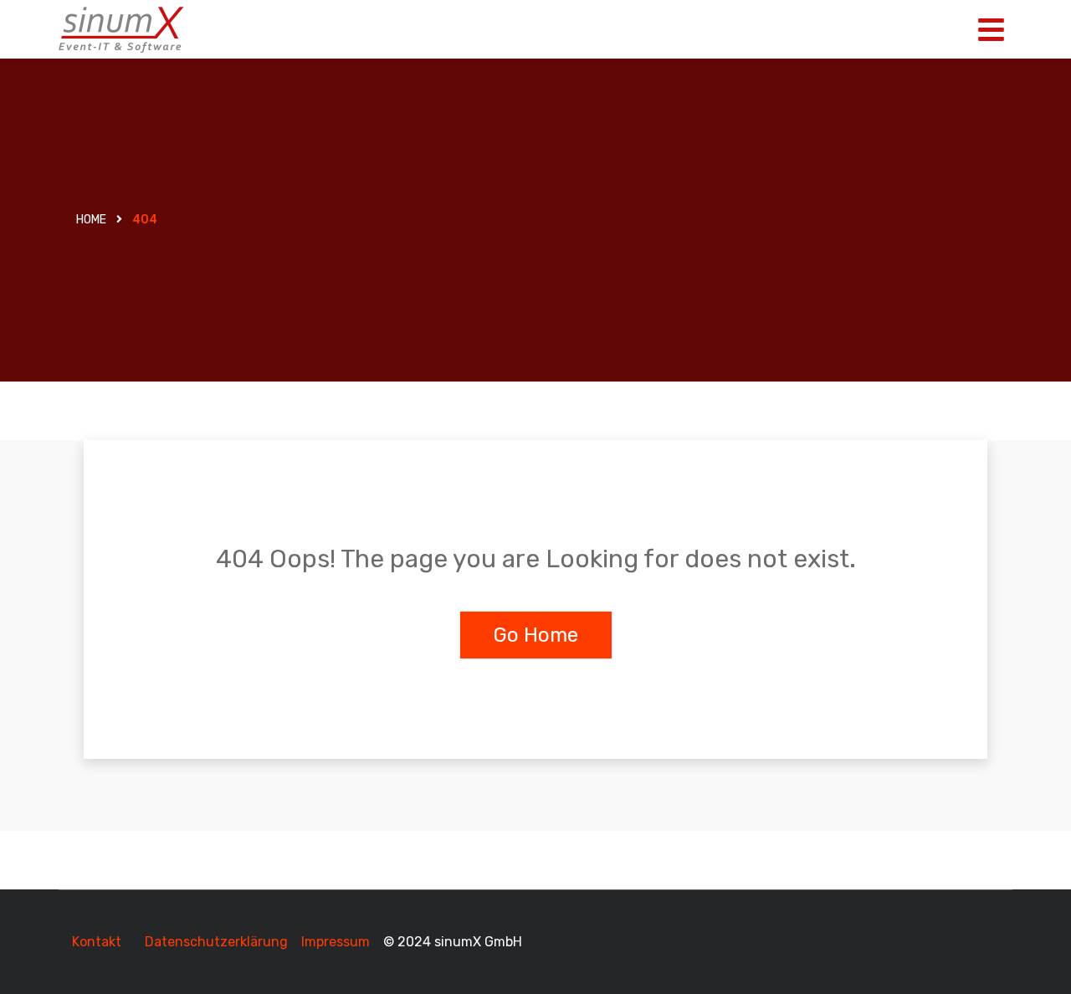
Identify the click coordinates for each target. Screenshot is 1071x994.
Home (91, 220)
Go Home (536, 635)
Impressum (337, 942)
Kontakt (96, 942)
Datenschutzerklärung (216, 942)
